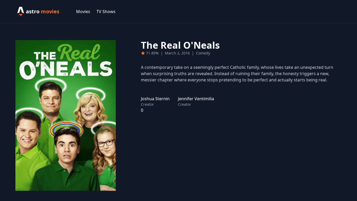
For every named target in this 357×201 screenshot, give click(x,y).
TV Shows (106, 11)
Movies (83, 11)
